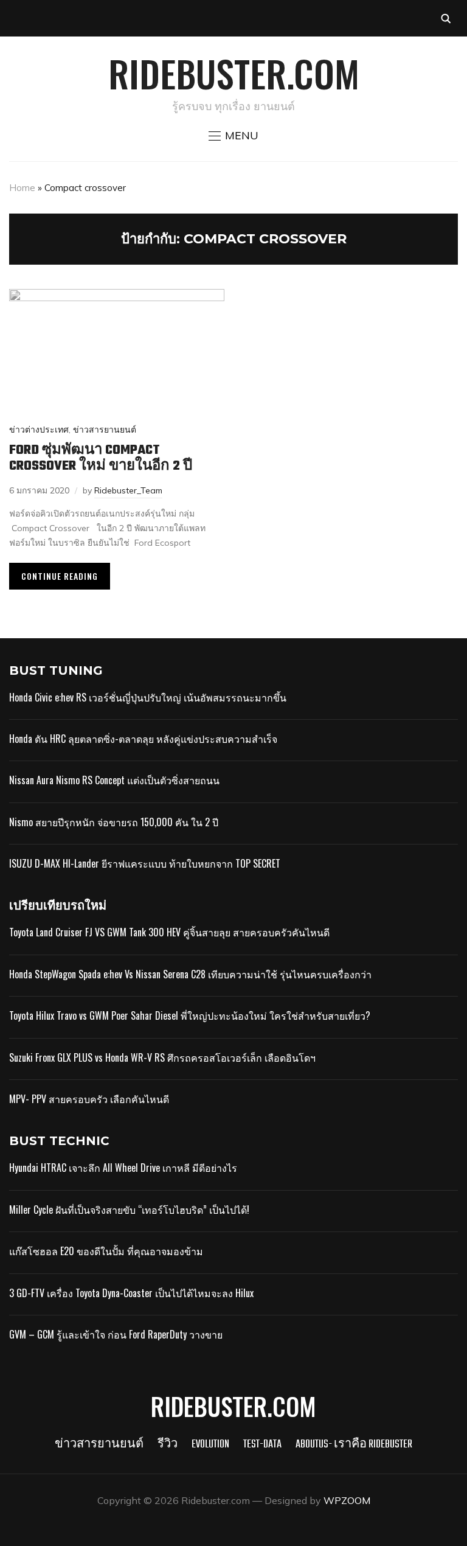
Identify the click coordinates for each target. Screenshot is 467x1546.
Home (22, 187)
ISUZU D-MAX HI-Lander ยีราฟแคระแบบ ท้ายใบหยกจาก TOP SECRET (144, 863)
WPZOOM (346, 1500)
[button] (233, 135)
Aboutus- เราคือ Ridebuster (354, 1445)
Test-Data (262, 1445)
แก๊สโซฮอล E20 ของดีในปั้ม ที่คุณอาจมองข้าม (106, 1251)
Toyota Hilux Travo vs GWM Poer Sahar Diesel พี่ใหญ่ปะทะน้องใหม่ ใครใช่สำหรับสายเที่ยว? (189, 1015)
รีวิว (167, 1445)
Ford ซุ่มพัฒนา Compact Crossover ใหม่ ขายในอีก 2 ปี (100, 458)
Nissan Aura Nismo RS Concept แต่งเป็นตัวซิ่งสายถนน (114, 780)
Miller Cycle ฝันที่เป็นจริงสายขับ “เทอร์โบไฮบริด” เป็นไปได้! (129, 1209)
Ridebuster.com (233, 73)
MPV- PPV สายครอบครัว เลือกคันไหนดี (89, 1099)
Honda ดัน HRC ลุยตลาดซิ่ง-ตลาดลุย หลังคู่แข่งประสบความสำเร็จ (143, 738)
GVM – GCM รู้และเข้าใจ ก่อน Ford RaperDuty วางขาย (116, 1334)
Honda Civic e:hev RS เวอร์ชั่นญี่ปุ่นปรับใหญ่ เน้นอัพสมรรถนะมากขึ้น (147, 697)
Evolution (210, 1445)
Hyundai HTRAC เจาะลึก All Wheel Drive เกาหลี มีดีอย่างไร (123, 1167)
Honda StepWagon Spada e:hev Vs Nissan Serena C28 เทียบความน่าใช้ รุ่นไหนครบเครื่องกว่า (190, 974)
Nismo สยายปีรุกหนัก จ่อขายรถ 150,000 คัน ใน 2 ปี (113, 822)
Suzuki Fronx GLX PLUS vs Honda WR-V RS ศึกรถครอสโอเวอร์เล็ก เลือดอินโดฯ (162, 1057)
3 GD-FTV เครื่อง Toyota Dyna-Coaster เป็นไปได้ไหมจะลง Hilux (131, 1293)
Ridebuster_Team (128, 490)
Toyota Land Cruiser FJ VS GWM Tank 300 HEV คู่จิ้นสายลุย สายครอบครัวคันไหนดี (169, 932)
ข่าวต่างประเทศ (39, 429)
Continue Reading (59, 575)
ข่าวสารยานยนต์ (104, 429)
